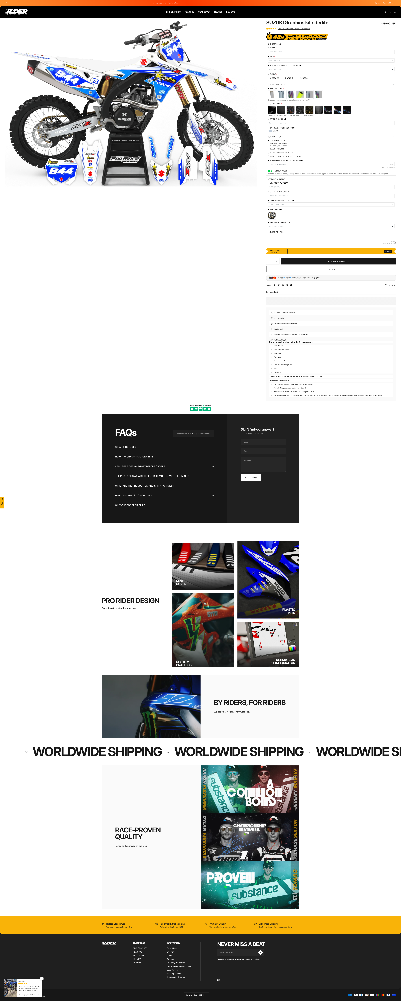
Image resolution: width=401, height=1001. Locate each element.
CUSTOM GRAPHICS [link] (184, 663)
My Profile (171, 952)
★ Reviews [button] (2, 502)
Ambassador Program (176, 977)
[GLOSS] (272, 110)
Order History (173, 948)
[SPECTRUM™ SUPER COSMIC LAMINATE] (347, 110)
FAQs (191, 434)
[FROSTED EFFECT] (319, 110)
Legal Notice (172, 970)
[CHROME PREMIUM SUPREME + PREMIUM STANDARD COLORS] (309, 94)
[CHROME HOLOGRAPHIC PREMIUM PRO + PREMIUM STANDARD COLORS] (319, 94)
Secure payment (174, 973)
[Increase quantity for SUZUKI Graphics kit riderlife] (277, 261)
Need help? (392, 285)
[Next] (192, 3)
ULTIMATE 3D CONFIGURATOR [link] (283, 661)
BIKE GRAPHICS (140, 948)
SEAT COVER (138, 955)
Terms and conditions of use (179, 966)
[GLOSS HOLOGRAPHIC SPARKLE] (290, 110)
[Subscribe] (260, 952)
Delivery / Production (176, 963)
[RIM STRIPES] (272, 215)
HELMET (137, 959)
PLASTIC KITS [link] (288, 611)
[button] (42, 978)
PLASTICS (137, 952)
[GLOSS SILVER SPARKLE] (300, 110)
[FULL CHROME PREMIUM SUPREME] (281, 94)
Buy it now (331, 269)
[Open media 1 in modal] (131, 103)
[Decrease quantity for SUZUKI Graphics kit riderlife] (268, 261)
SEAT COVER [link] (181, 582)
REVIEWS (137, 963)
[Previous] (140, 3)
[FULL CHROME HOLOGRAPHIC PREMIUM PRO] (290, 94)
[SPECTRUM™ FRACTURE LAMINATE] (328, 110)
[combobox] (385, 3)
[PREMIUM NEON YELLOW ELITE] (300, 94)
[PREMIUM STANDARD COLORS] (272, 94)
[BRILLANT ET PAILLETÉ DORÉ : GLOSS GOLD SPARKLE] (309, 110)
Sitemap (170, 959)
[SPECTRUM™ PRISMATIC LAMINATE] (337, 110)
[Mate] (281, 110)
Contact (170, 955)
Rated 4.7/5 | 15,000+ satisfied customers (294, 29)
